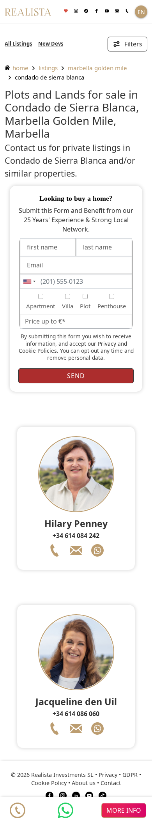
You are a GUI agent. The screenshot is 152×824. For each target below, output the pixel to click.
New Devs (50, 43)
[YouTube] (89, 794)
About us (83, 783)
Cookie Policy (49, 783)
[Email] (117, 11)
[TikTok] (102, 794)
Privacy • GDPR (118, 774)
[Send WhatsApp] (65, 810)
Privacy (107, 343)
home (19, 68)
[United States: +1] (29, 281)
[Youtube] (107, 11)
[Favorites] (66, 11)
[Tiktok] (86, 11)
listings (48, 68)
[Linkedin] (76, 794)
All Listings (18, 43)
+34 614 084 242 (76, 535)
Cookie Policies (38, 350)
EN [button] (141, 12)
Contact (111, 783)
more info (123, 810)
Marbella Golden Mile (97, 68)
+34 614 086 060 (76, 713)
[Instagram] (76, 11)
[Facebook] (96, 11)
